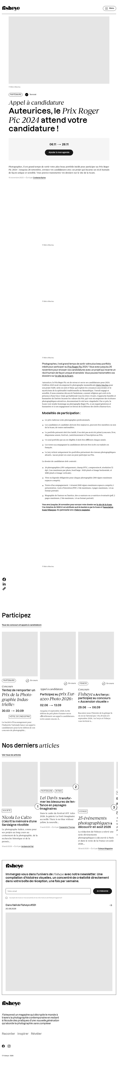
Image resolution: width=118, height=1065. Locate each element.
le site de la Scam (64, 376)
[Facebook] (59, 579)
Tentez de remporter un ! (18, 698)
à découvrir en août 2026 (95, 822)
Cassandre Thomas (67, 827)
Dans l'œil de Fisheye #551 (21, 905)
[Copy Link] (59, 588)
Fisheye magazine (82, 510)
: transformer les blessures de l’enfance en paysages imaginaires (57, 802)
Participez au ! (57, 696)
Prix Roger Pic (74, 367)
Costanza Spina (39, 178)
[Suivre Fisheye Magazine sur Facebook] (3, 1046)
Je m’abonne (102, 891)
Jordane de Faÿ (27, 846)
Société (7, 810)
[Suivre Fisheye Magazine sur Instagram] (9, 1046)
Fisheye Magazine (105, 848)
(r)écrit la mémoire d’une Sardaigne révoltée (19, 820)
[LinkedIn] (59, 584)
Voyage (83, 811)
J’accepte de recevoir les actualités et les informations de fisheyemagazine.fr (35, 898)
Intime (59, 791)
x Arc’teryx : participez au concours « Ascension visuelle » (94, 697)
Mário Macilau (102, 385)
